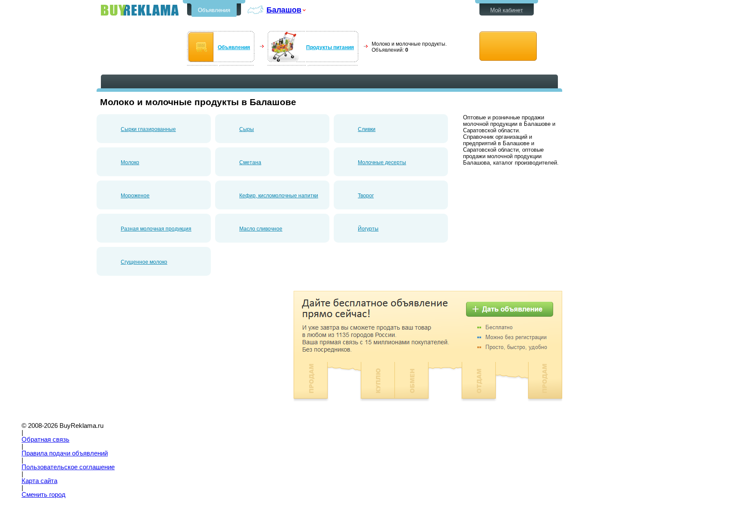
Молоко (130, 162)
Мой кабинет (506, 10)
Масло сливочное (260, 229)
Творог (366, 196)
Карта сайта (39, 480)
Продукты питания (330, 47)
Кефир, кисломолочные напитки (278, 196)
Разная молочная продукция (156, 229)
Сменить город (44, 494)
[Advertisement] (169, 351)
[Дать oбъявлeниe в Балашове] (508, 46)
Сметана (250, 162)
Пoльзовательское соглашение (68, 467)
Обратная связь (45, 439)
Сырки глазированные (148, 129)
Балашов (283, 9)
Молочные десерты (382, 162)
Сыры (246, 129)
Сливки (367, 129)
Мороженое (135, 196)
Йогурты (368, 229)
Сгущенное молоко (144, 262)
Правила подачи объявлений (65, 453)
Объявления (214, 10)
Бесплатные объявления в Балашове (139, 10)
